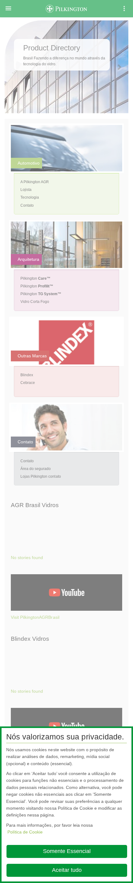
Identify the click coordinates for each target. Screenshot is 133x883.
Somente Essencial (67, 851)
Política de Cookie (25, 831)
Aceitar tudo (67, 870)
